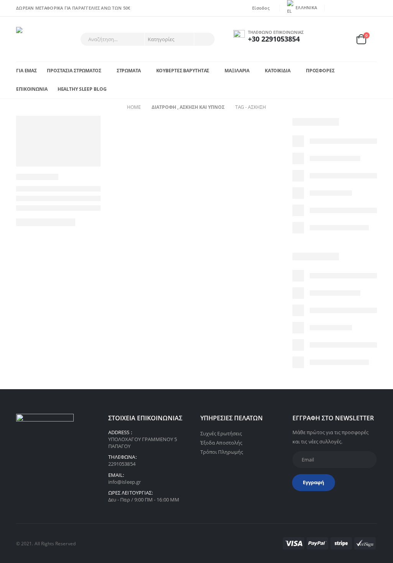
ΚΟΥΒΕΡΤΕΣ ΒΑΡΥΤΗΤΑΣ (183, 70)
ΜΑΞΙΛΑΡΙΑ (237, 70)
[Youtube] (360, 8)
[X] (347, 8)
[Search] (204, 39)
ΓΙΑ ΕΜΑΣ (26, 70)
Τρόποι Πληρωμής (221, 451)
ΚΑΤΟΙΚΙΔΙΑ (278, 70)
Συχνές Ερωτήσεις (221, 433)
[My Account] (324, 39)
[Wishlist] (342, 39)
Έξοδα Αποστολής (221, 442)
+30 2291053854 (274, 38)
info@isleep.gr (124, 481)
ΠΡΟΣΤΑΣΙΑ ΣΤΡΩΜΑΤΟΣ (74, 70)
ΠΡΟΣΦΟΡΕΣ (320, 70)
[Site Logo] (37, 39)
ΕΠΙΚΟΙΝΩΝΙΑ (32, 89)
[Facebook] (335, 8)
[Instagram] (371, 8)
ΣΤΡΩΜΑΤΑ (129, 70)
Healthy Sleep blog (82, 89)
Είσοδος (260, 8)
